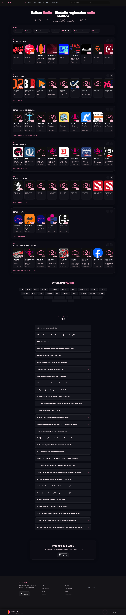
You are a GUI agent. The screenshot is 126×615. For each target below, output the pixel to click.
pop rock (48, 297)
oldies (77, 297)
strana (101, 293)
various (93, 289)
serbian (44, 289)
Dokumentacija (45, 588)
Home (24, 2)
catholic (65, 293)
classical (28, 297)
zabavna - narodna (59, 300)
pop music (38, 297)
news (40, 293)
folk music (86, 297)
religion (83, 293)
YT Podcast (54, 2)
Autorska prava (68, 594)
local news (54, 289)
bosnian (103, 289)
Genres (45, 2)
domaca (92, 293)
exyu (68, 297)
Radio (30, 2)
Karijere (43, 591)
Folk (35, 289)
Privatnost (67, 585)
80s (57, 293)
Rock (28, 289)
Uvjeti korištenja (68, 588)
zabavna (49, 293)
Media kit (44, 594)
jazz (71, 300)
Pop (22, 289)
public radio (83, 289)
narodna (64, 289)
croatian (25, 293)
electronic (97, 297)
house (74, 293)
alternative (59, 297)
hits (33, 293)
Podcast (37, 2)
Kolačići (66, 591)
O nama (43, 585)
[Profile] (122, 2)
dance (73, 289)
